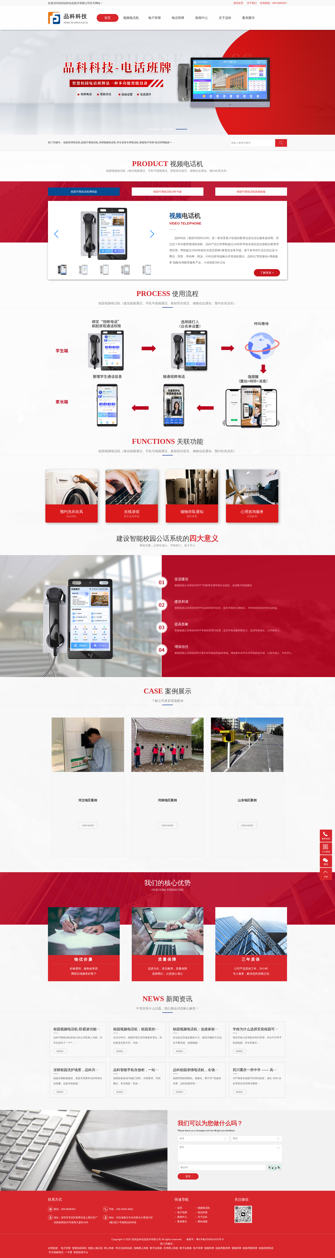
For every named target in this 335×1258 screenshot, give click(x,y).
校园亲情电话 (266, 1248)
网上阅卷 (109, 1248)
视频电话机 (131, 18)
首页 (107, 18)
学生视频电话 (56, 1252)
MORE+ (60, 1051)
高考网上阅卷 (170, 1248)
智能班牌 (209, 1248)
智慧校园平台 (80, 1252)
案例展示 (248, 18)
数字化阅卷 (156, 1248)
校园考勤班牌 (222, 1248)
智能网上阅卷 (141, 1248)
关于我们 (252, 3)
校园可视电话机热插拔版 (251, 191)
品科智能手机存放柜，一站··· (136, 1070)
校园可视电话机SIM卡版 (167, 191)
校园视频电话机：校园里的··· (136, 1029)
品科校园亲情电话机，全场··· (195, 1070)
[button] (152, 234)
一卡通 (68, 1252)
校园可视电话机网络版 (84, 191)
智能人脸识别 (95, 1248)
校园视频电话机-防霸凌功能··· (76, 1029)
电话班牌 (178, 18)
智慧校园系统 (79, 1248)
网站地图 (202, 1221)
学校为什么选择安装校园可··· (255, 1029)
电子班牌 (154, 18)
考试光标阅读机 (123, 1248)
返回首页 (238, 3)
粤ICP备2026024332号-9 (210, 1239)
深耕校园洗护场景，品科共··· (76, 1070)
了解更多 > (267, 272)
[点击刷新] (274, 1168)
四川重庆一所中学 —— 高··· (255, 1070)
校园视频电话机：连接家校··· (195, 1029)
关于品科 (225, 18)
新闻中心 (201, 18)
